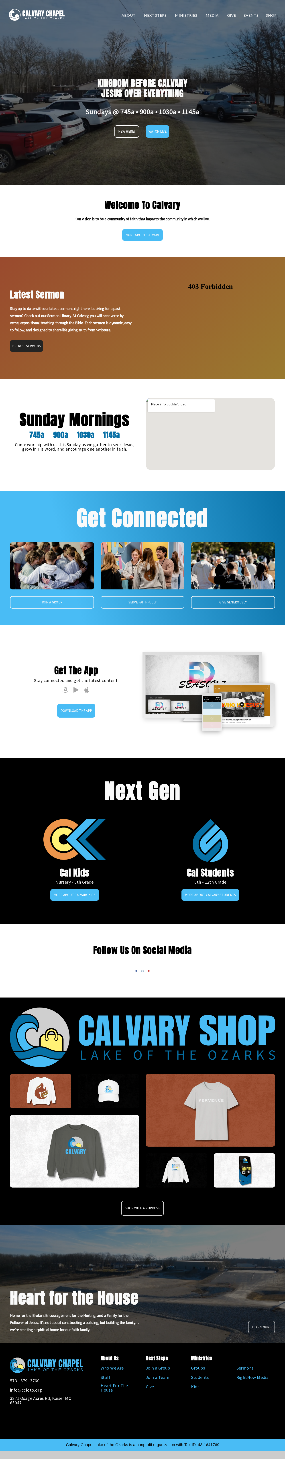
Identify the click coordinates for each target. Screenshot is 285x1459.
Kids (195, 1386)
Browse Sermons (26, 346)
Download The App (76, 710)
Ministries (186, 15)
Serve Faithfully (142, 602)
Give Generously (233, 602)
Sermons (245, 1368)
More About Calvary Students (210, 895)
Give (231, 15)
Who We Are (112, 1368)
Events (251, 15)
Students (200, 1377)
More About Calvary (142, 235)
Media (213, 15)
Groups (198, 1368)
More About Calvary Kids (75, 895)
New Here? (126, 131)
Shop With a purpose (142, 1208)
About (129, 15)
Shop (271, 15)
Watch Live (158, 131)
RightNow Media (252, 1377)
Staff (105, 1377)
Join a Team (157, 1377)
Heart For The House (114, 1388)
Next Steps (156, 15)
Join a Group (52, 602)
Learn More (261, 1327)
